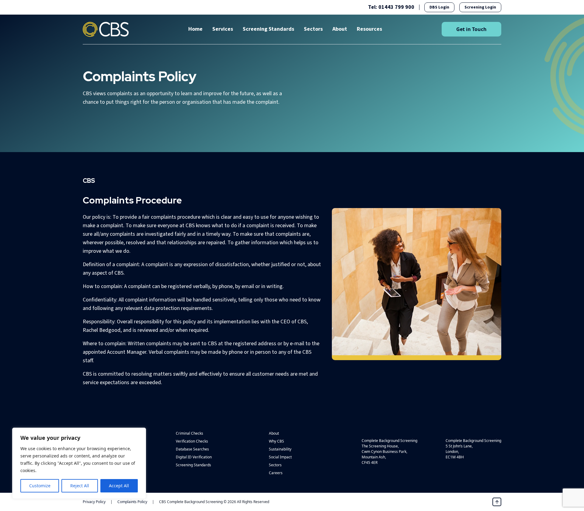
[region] (79, 463)
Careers (276, 472)
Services (222, 29)
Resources (369, 29)
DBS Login (439, 7)
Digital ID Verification (194, 457)
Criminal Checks (189, 433)
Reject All (79, 485)
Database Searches (192, 449)
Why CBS (276, 441)
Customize (39, 485)
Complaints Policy (132, 501)
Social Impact (280, 457)
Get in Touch (471, 29)
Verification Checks (192, 441)
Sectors (313, 29)
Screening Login (480, 7)
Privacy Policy (94, 501)
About (339, 29)
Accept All (119, 485)
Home (195, 29)
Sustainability (280, 449)
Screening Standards (268, 29)
